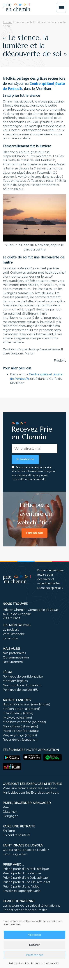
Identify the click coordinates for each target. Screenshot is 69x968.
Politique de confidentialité (45, 963)
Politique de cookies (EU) (21, 689)
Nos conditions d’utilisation (22, 685)
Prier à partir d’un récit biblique (26, 869)
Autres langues (17, 700)
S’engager (10, 816)
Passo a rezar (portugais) (21, 731)
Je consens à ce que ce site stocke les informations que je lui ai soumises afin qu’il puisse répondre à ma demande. (33, 473)
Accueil (7, 22)
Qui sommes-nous (16, 657)
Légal (8, 672)
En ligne (9, 830)
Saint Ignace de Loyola (23, 845)
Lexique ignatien (15, 854)
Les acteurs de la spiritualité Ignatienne (32, 905)
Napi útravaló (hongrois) (20, 726)
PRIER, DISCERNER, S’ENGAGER (27, 803)
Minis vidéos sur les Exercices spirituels (31, 792)
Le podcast (11, 629)
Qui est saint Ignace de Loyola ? (26, 850)
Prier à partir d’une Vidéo (21, 886)
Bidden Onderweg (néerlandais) (26, 704)
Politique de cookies (19, 963)
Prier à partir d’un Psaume (22, 873)
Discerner (10, 811)
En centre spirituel (16, 835)
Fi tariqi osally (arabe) (18, 713)
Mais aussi (11, 648)
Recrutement (13, 662)
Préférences (34, 955)
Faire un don (34, 533)
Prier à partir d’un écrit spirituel (26, 877)
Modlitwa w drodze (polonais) (24, 722)
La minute (10, 638)
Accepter (34, 934)
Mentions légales (15, 681)
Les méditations (17, 625)
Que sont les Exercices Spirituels (32, 784)
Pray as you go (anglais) (20, 735)
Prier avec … (13, 864)
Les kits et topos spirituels (21, 891)
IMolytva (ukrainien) (17, 717)
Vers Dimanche (14, 634)
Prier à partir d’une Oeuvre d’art (26, 882)
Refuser (34, 945)
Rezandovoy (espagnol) (20, 739)
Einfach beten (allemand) (21, 709)
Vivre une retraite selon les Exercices (29, 788)
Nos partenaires (14, 653)
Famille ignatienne (19, 901)
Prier (6, 807)
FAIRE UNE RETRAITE (19, 826)
